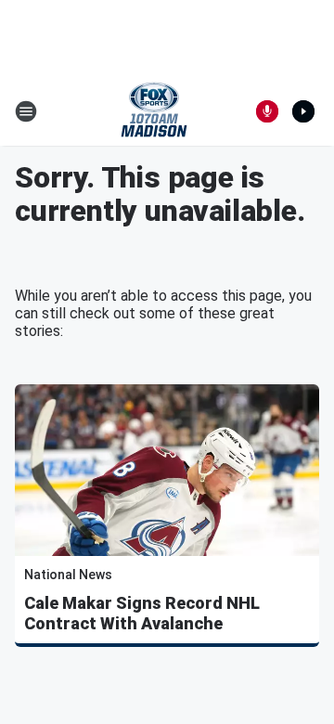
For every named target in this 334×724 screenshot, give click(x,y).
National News (68, 574)
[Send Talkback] (267, 111)
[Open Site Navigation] (26, 111)
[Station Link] (154, 111)
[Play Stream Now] (303, 111)
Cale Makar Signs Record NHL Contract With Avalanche (142, 613)
